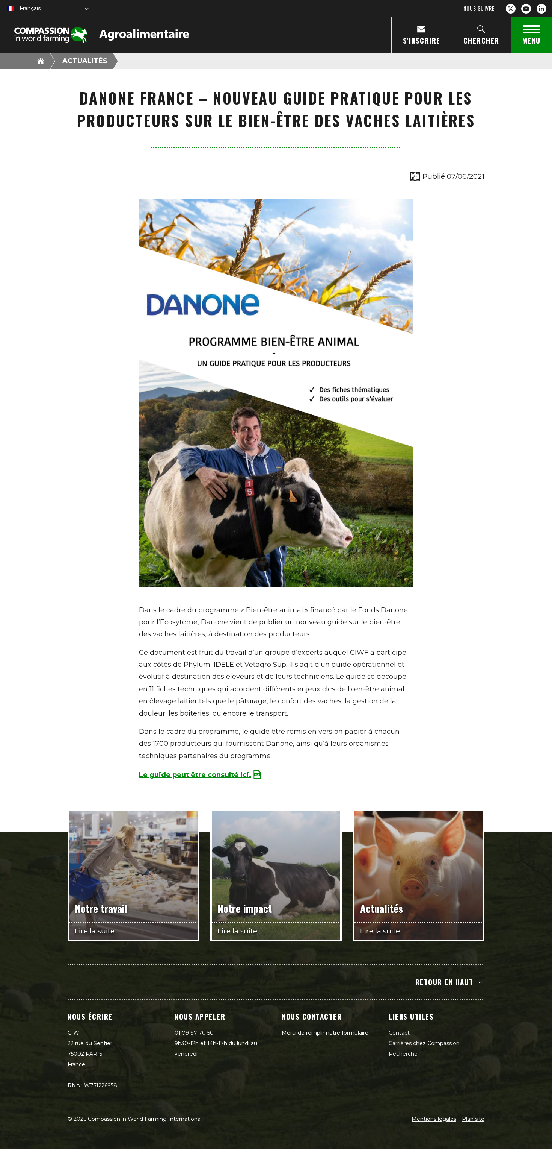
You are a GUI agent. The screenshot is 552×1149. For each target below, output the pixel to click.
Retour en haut (444, 981)
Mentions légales (434, 1119)
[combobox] (20, 8)
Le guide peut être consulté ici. (195, 775)
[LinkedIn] (541, 9)
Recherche (403, 1053)
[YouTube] (526, 9)
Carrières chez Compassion (424, 1043)
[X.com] (511, 9)
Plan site (473, 1119)
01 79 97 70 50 (194, 1032)
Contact (399, 1032)
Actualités (84, 61)
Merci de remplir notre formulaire (325, 1032)
